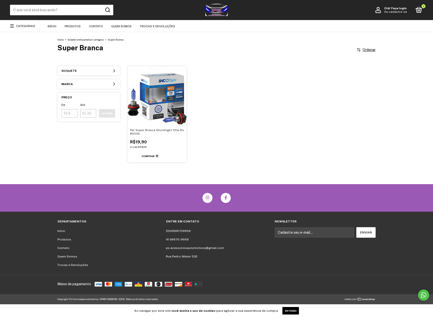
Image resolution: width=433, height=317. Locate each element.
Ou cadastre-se (395, 12)
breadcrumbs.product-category (86, 39)
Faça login (398, 8)
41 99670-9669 (177, 239)
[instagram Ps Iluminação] (207, 198)
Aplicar (107, 113)
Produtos (73, 26)
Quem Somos (121, 26)
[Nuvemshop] (360, 300)
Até (82, 105)
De (63, 105)
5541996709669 (178, 231)
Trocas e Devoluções (157, 26)
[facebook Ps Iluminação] (226, 198)
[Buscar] (107, 10)
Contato (96, 26)
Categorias (25, 26)
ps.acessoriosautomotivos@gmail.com (195, 248)
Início (52, 26)
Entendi (290, 310)
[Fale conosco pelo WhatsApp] (423, 295)
